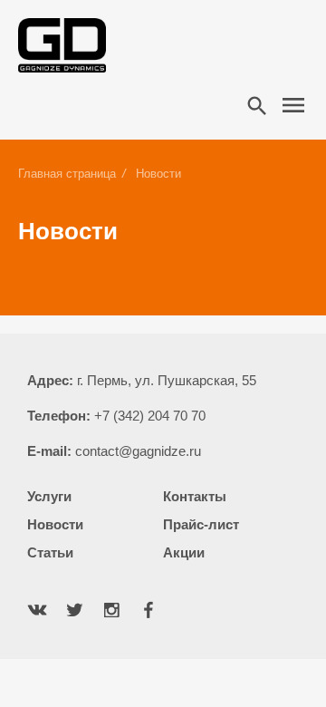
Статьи (50, 552)
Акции (184, 552)
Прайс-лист (201, 524)
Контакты (194, 496)
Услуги (49, 496)
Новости (55, 524)
